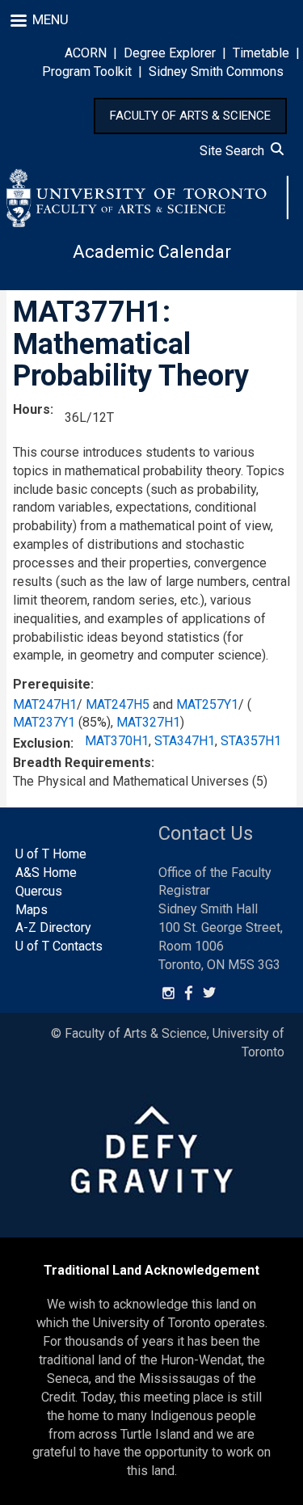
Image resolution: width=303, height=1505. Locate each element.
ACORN (86, 53)
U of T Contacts (59, 946)
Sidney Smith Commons (216, 71)
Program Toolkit (87, 71)
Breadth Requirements (82, 762)
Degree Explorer (170, 53)
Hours (31, 409)
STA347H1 (184, 740)
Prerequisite (51, 684)
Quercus (38, 891)
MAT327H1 (148, 722)
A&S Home (46, 872)
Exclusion (41, 743)
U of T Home (50, 854)
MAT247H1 (45, 704)
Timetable (261, 53)
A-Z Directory (53, 927)
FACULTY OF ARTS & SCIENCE (190, 115)
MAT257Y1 (207, 704)
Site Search (235, 150)
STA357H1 (251, 740)
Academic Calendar (152, 252)
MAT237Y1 (44, 722)
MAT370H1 (117, 740)
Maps (31, 909)
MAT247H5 (117, 704)
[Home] (147, 198)
